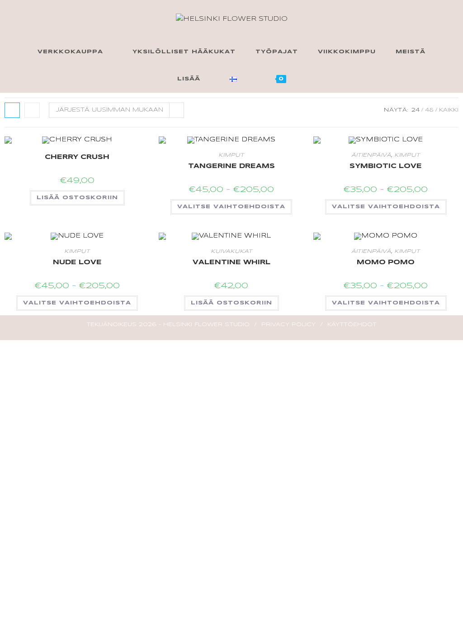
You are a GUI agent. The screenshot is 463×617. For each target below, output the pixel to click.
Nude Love (77, 262)
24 (415, 110)
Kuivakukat (231, 251)
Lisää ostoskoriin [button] (77, 197)
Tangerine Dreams (231, 166)
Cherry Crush (77, 157)
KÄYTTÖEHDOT (352, 324)
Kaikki (448, 110)
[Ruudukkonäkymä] (12, 110)
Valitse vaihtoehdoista (231, 206)
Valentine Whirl (231, 262)
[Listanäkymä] (32, 110)
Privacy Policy (288, 324)
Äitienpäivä (371, 155)
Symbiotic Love (386, 166)
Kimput (231, 155)
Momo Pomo (386, 262)
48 (429, 110)
